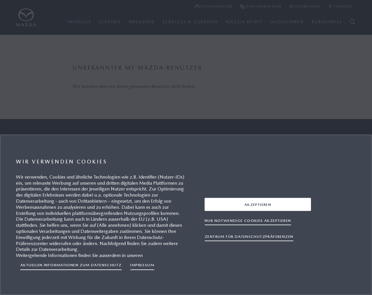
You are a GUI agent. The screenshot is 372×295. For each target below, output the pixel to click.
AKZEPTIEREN (257, 204)
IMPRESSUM (142, 265)
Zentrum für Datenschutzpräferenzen (249, 236)
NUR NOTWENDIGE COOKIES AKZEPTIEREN (248, 220)
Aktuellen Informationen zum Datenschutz (70, 265)
